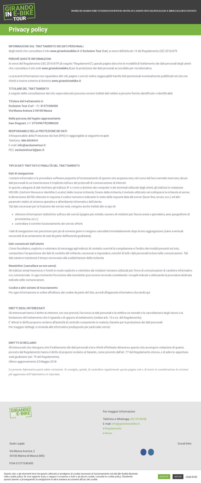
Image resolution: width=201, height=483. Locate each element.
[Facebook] (143, 452)
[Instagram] (151, 452)
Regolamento (113, 428)
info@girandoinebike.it (126, 423)
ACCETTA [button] (164, 476)
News (108, 433)
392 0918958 (138, 419)
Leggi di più (191, 476)
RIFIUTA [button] (178, 476)
